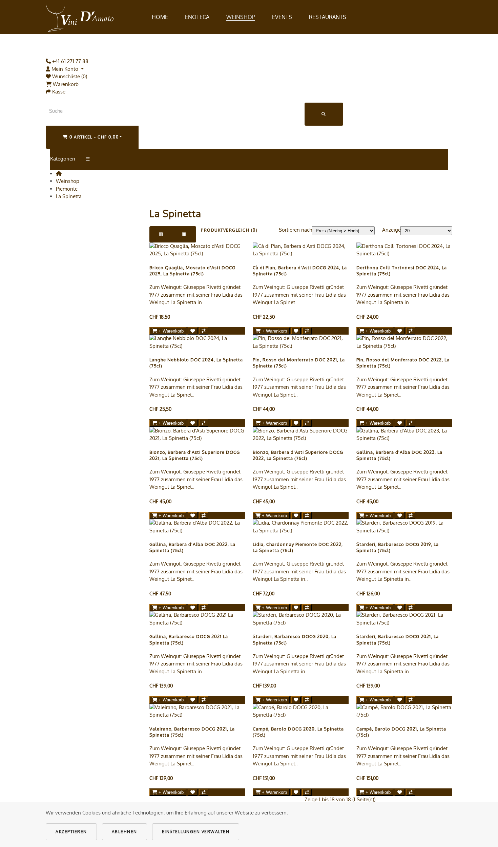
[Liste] (161, 234)
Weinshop (240, 17)
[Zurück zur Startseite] (79, 17)
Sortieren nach (295, 230)
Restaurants (327, 17)
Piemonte (67, 189)
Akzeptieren (71, 831)
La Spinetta (69, 196)
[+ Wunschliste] (193, 331)
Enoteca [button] (197, 17)
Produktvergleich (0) (229, 230)
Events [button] (282, 17)
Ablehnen (124, 831)
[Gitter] (184, 234)
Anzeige (391, 230)
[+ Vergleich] (203, 331)
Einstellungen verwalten (196, 831)
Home (160, 17)
